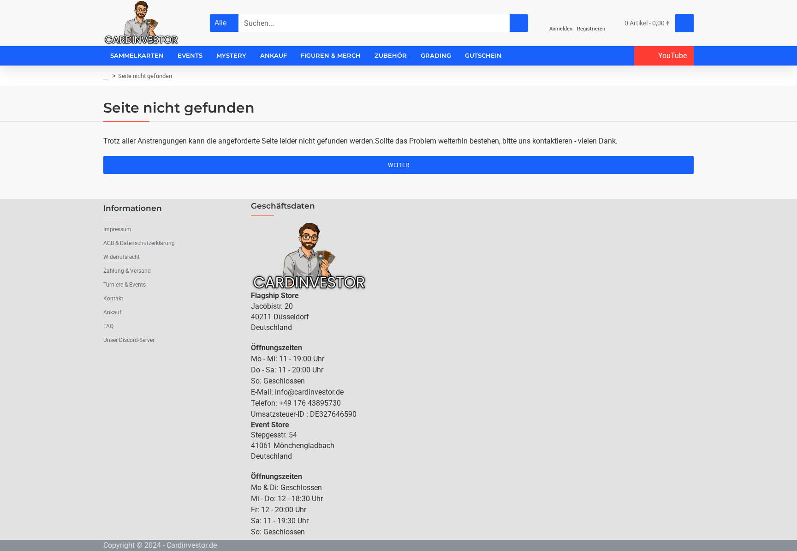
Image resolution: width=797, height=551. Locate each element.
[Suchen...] (519, 23)
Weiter (398, 165)
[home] (105, 76)
